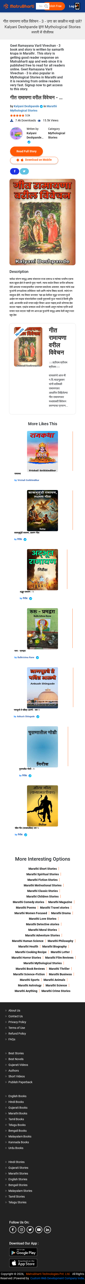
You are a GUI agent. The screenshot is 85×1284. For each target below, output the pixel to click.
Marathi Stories (18, 1173)
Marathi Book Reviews (30, 968)
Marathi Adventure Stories (42, 935)
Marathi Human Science (28, 941)
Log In (73, 6)
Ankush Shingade (26, 716)
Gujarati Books (17, 1107)
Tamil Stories (16, 1196)
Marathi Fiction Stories (42, 879)
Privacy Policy (17, 1022)
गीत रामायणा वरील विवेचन (57, 341)
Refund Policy (17, 1033)
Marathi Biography (54, 946)
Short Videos (16, 1076)
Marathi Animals (54, 979)
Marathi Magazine (60, 902)
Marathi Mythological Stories (43, 963)
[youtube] (38, 1229)
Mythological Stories (56, 135)
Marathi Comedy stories (28, 902)
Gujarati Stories (18, 1167)
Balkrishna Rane (26, 657)
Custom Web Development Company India (57, 1278)
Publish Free (53, 6)
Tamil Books (16, 1119)
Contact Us (15, 1016)
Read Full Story (27, 151)
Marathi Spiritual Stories (42, 874)
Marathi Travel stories (54, 907)
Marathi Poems (26, 907)
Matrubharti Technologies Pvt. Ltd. (49, 1274)
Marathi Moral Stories (42, 929)
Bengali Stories (17, 1185)
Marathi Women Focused (30, 913)
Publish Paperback (20, 1082)
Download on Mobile (38, 159)
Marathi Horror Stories (26, 957)
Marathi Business (60, 974)
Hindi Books (16, 1102)
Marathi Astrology (29, 985)
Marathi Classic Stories (42, 891)
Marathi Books (17, 1113)
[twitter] (30, 1229)
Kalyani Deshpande (27, 106)
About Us (14, 1010)
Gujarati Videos (18, 1064)
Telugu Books (17, 1125)
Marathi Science (56, 985)
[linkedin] (47, 1229)
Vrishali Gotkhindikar (28, 480)
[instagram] (21, 1229)
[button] (46, 6)
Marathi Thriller (59, 968)
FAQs (11, 1039)
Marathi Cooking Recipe (31, 952)
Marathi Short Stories (42, 868)
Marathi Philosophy (60, 941)
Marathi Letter (60, 952)
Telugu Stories (17, 1202)
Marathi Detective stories (42, 924)
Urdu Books (15, 1148)
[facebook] (12, 1229)
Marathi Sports (29, 979)
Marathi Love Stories (42, 918)
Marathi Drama (61, 913)
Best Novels (16, 1059)
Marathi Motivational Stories (42, 885)
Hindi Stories (16, 1162)
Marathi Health (28, 946)
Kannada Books (18, 1142)
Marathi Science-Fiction (29, 974)
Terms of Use (16, 1027)
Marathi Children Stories (42, 896)
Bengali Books (17, 1130)
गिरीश (19, 539)
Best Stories (16, 1053)
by (16, 480)
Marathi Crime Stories (55, 991)
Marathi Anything (26, 991)
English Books (17, 1096)
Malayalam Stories (20, 1190)
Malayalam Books (19, 1136)
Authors (13, 1070)
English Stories (17, 1179)
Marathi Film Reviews (59, 957)
